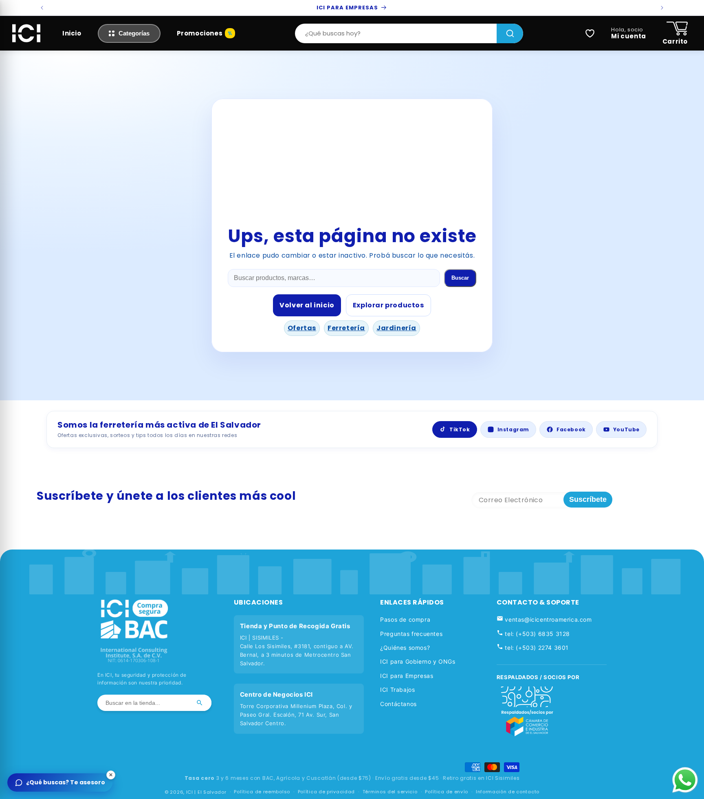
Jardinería (396, 328)
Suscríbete (588, 499)
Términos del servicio (390, 792)
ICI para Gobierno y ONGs (417, 661)
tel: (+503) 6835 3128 (536, 633)
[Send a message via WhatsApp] (685, 780)
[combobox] (396, 33)
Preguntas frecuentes (411, 633)
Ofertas (302, 328)
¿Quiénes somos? (405, 647)
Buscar (460, 278)
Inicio (71, 33)
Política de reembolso (262, 792)
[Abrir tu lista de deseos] (590, 33)
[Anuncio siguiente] (662, 7)
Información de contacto (507, 792)
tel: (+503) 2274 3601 (536, 647)
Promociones (200, 33)
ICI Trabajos (397, 689)
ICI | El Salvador (206, 792)
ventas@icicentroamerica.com (547, 619)
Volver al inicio (306, 305)
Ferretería (346, 328)
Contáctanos (398, 703)
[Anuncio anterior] (42, 7)
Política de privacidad (326, 792)
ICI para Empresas (406, 675)
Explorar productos (388, 305)
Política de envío (446, 792)
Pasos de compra (405, 619)
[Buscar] (510, 33)
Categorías (134, 33)
